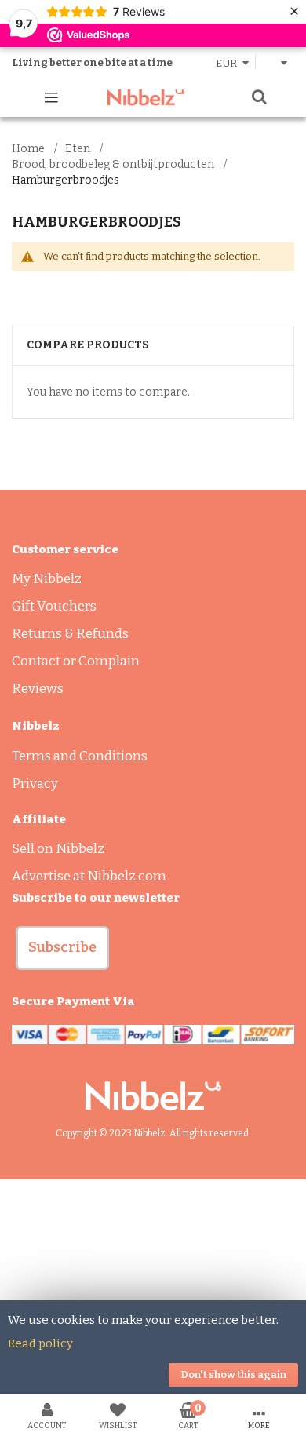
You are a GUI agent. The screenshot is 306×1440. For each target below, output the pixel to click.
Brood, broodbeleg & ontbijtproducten (113, 164)
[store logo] (146, 97)
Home (28, 148)
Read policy (40, 1343)
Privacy (35, 783)
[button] (62, 948)
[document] (153, 1347)
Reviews (38, 688)
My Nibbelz (47, 579)
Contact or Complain (76, 661)
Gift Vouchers (54, 606)
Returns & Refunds (70, 633)
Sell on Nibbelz (58, 848)
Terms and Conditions (80, 756)
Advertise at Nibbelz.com (89, 876)
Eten (77, 148)
